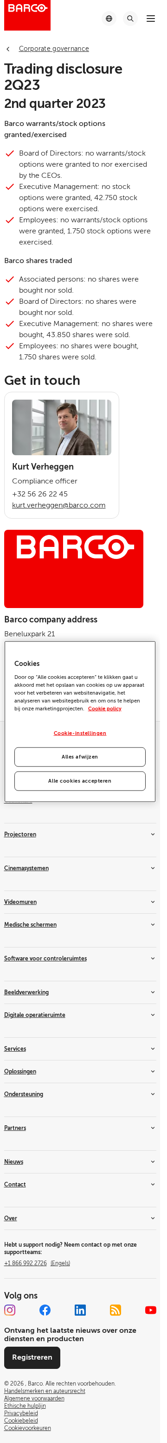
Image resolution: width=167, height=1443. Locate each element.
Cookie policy (105, 709)
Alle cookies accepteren (79, 781)
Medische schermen (30, 925)
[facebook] (45, 1310)
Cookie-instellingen (80, 733)
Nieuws (13, 1162)
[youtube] (150, 1310)
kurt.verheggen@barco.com (59, 505)
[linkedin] (80, 1310)
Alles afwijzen (80, 756)
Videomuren (20, 902)
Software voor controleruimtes (45, 958)
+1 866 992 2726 (37, 1263)
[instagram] (9, 1310)
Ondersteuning (23, 1094)
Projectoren (20, 834)
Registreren (32, 1357)
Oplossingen (20, 1071)
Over (10, 1218)
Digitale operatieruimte (34, 1015)
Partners (15, 1128)
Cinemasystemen (26, 868)
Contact (15, 1184)
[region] (80, 722)
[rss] (115, 1310)
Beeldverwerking (26, 992)
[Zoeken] (130, 18)
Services (15, 1049)
